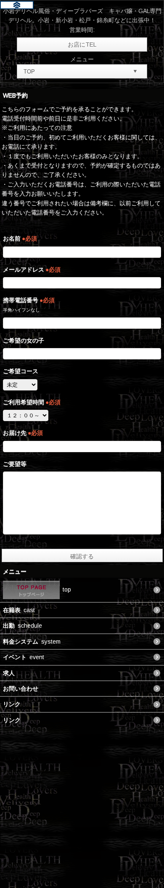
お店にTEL (82, 44)
